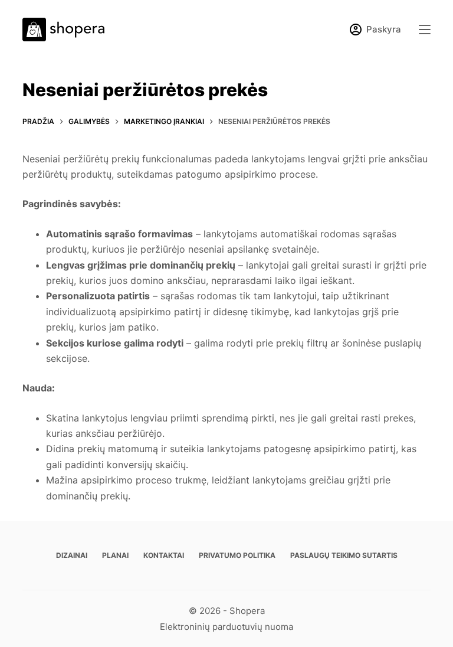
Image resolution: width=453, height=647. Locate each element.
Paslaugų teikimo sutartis (344, 555)
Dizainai (71, 555)
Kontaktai (163, 555)
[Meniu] (425, 29)
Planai (115, 555)
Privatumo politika (237, 555)
